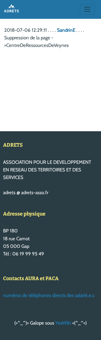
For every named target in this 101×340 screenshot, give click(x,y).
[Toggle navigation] (87, 9)
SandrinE (66, 30)
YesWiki (63, 323)
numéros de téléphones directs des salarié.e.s (48, 295)
